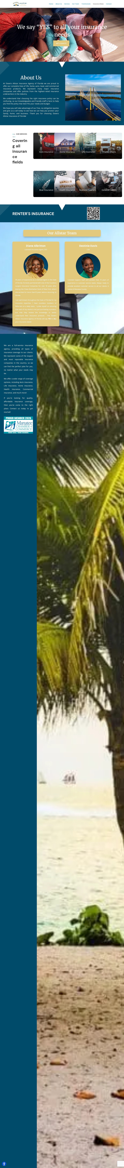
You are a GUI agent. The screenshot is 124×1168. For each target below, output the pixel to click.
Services (67, 4)
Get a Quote (61, 43)
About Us (59, 4)
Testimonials (86, 4)
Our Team (75, 4)
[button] (4, 1164)
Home (51, 4)
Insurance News (98, 4)
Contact (109, 4)
